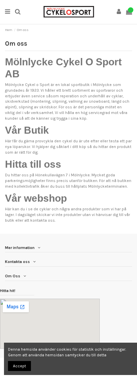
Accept (19, 366)
